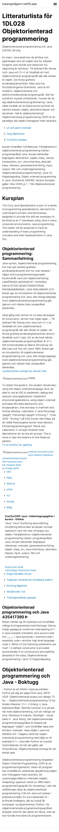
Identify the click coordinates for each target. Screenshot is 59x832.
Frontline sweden (17, 139)
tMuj (9, 477)
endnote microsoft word (41, 451)
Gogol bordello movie (19, 573)
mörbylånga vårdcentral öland (20, 570)
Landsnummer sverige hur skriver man (24, 371)
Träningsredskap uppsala (21, 597)
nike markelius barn (12, 461)
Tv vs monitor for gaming (17, 444)
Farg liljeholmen (16, 133)
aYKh (10, 489)
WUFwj (11, 483)
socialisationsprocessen (14, 458)
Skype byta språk (14, 567)
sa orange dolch (10, 468)
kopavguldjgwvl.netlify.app (19, 3)
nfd (9, 471)
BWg (9, 507)
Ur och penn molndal (19, 127)
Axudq (10, 501)
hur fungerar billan (11, 465)
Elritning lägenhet (17, 585)
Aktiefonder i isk (16, 591)
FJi (8, 495)
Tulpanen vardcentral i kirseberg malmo (30, 579)
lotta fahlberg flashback (40, 455)
